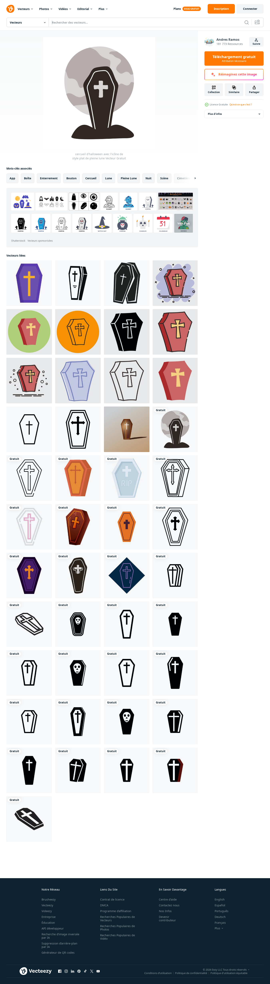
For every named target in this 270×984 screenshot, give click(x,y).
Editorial (83, 9)
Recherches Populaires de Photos (117, 927)
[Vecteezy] (10, 9)
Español (220, 905)
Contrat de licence (112, 899)
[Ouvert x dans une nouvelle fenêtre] (91, 971)
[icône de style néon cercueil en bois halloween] (126, 575)
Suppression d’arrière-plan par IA (59, 945)
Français (220, 922)
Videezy (47, 911)
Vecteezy (47, 905)
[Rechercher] (246, 22)
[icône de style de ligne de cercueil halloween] (29, 478)
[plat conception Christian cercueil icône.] (29, 283)
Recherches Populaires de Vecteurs (117, 918)
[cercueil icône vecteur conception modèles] (175, 575)
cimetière (183, 178)
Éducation (48, 922)
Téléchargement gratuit (234, 58)
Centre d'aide (168, 899)
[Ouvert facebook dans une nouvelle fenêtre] (59, 971)
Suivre (256, 44)
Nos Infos (165, 911)
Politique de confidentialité (191, 973)
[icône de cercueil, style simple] (78, 283)
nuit (148, 178)
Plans (177, 9)
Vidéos (63, 9)
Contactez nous (169, 905)
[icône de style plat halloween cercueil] (78, 478)
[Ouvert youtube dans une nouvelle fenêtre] (98, 971)
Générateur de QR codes (58, 952)
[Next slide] (191, 178)
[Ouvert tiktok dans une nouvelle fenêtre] (85, 971)
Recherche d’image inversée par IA (60, 935)
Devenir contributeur (167, 918)
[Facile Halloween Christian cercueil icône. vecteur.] (78, 429)
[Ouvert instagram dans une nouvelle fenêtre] (66, 971)
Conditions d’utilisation (158, 973)
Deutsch (220, 917)
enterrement (49, 178)
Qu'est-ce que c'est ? (240, 104)
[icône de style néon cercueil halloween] (29, 527)
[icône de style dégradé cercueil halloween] (78, 527)
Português (221, 911)
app (12, 178)
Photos (44, 9)
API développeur (53, 928)
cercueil (90, 178)
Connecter (250, 9)
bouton (71, 178)
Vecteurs (24, 9)
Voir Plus (183, 223)
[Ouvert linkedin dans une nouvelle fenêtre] (72, 971)
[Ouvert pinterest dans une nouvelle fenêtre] (79, 971)
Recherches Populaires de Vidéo (117, 936)
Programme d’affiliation (115, 911)
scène (164, 178)
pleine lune (129, 178)
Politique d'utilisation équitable (228, 973)
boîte (27, 178)
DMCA (104, 905)
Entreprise (49, 917)
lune (108, 178)
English (220, 899)
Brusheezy (49, 899)
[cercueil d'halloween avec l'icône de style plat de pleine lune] (175, 429)
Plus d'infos (215, 114)
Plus (101, 9)
